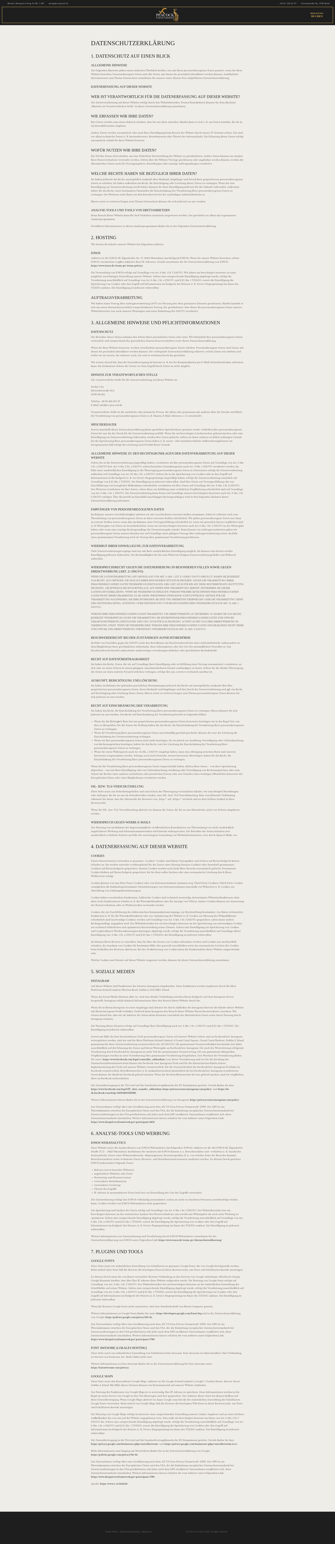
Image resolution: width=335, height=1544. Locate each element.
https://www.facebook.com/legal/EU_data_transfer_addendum (126, 1089)
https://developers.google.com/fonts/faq (178, 1313)
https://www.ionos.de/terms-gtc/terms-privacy (117, 265)
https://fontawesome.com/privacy (110, 1367)
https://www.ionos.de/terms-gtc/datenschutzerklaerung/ (190, 1240)
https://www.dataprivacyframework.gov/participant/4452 (123, 1122)
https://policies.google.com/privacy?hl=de (128, 1317)
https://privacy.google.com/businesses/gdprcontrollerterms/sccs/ (201, 1444)
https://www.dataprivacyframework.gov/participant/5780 (123, 1339)
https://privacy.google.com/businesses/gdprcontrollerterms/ (125, 1444)
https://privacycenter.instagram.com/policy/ (187, 1089)
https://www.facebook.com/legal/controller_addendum (134, 1059)
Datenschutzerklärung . (131, 1532)
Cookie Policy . (112, 1532)
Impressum (146, 1532)
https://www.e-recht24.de (114, 1483)
